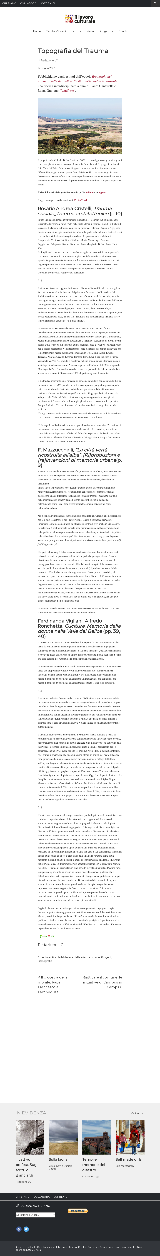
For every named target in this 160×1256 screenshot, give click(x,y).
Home (37, 31)
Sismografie (45, 961)
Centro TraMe (81, 200)
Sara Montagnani (125, 1166)
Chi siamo (9, 3)
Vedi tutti (136, 1113)
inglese (101, 192)
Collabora (28, 3)
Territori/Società (56, 31)
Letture (76, 31)
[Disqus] (80, 1040)
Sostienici (47, 3)
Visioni (90, 31)
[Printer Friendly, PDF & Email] (46, 936)
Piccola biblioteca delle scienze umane (76, 957)
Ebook (123, 31)
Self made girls (129, 1159)
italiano (89, 192)
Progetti (105, 31)
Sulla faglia (58, 1159)
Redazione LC (49, 60)
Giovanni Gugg (90, 1176)
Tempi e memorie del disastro (93, 1164)
